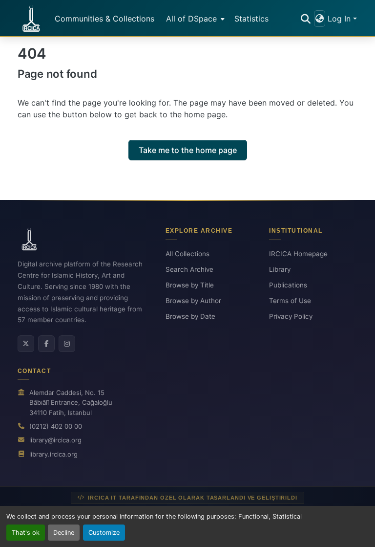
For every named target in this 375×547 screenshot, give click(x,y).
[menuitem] (194, 18)
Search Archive (189, 269)
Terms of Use (290, 301)
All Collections (187, 254)
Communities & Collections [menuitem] (104, 18)
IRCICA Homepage (298, 254)
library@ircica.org (55, 440)
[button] (31, 18)
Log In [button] (340, 18)
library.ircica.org (53, 454)
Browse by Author (193, 301)
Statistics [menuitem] (251, 18)
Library (280, 269)
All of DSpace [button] (191, 18)
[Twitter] (26, 343)
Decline (63, 532)
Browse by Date (190, 316)
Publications (288, 285)
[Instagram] (67, 343)
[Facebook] (46, 343)
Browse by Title (190, 285)
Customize (104, 532)
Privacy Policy (290, 316)
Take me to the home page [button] (188, 150)
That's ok (26, 532)
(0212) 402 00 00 (55, 426)
